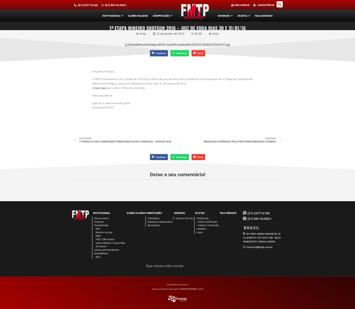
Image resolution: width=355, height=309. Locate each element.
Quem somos (101, 218)
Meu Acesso (242, 4)
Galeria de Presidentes (106, 249)
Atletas (242, 15)
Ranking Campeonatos (160, 221)
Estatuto (99, 221)
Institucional (111, 15)
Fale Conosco (264, 15)
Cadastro (201, 228)
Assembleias (101, 253)
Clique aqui (99, 88)
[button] (280, 4)
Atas (98, 257)
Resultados (154, 225)
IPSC (98, 228)
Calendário (154, 218)
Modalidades (101, 225)
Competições (161, 15)
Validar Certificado (208, 225)
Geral (215, 34)
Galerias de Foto (184, 218)
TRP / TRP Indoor (105, 239)
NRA (98, 235)
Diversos (224, 15)
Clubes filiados (138, 15)
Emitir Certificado (207, 221)
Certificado (202, 218)
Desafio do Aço (104, 232)
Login (199, 232)
